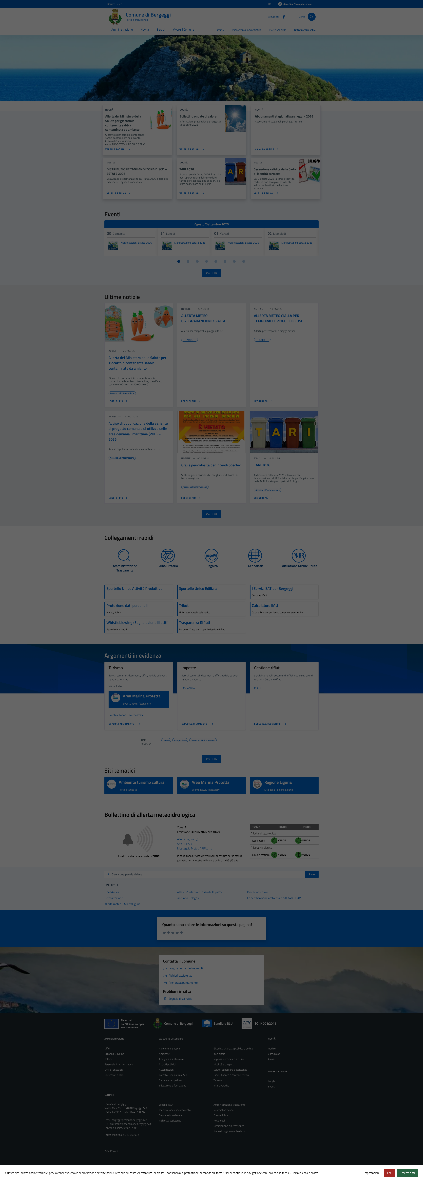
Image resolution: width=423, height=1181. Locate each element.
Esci (389, 1173)
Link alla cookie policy (304, 1173)
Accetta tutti (407, 1173)
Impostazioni (372, 1173)
